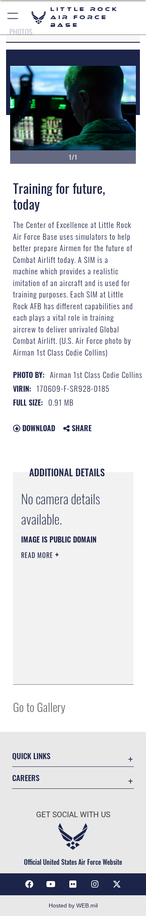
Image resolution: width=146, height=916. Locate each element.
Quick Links (31, 756)
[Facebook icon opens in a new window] (29, 884)
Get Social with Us (73, 814)
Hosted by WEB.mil (73, 905)
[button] (13, 17)
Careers (25, 778)
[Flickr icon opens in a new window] (73, 884)
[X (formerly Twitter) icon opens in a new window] (117, 884)
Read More (38, 555)
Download (37, 428)
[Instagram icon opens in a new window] (95, 884)
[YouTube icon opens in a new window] (51, 884)
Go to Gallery (39, 706)
